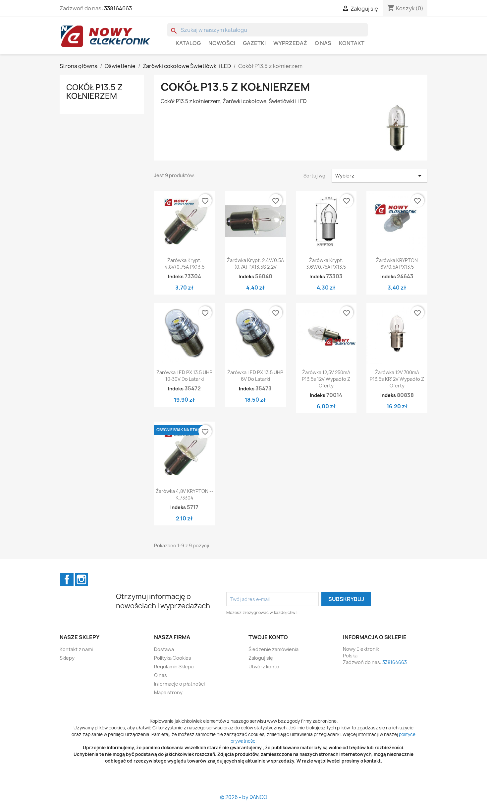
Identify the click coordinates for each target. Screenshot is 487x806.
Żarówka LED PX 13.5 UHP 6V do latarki (255, 375)
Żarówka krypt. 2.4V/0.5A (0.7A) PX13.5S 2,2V (255, 263)
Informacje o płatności (179, 684)
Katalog (188, 43)
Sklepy (67, 658)
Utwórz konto (263, 666)
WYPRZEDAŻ (290, 43)
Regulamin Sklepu (174, 666)
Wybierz (379, 176)
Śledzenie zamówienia (273, 649)
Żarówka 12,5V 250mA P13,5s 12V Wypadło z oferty (326, 379)
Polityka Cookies (172, 658)
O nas (323, 43)
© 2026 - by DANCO (243, 797)
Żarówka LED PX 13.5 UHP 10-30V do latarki (184, 375)
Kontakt (351, 43)
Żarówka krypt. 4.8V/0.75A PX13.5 (184, 263)
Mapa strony (168, 692)
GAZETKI (254, 43)
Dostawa (164, 649)
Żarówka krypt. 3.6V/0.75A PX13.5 (326, 263)
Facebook (67, 579)
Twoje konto (268, 637)
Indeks (176, 276)
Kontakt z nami (76, 649)
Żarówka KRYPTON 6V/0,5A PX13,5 (397, 263)
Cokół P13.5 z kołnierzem (94, 91)
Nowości (221, 43)
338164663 (118, 8)
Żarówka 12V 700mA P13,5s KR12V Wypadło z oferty (397, 379)
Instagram (81, 579)
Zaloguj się (260, 658)
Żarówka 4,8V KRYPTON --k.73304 (184, 494)
